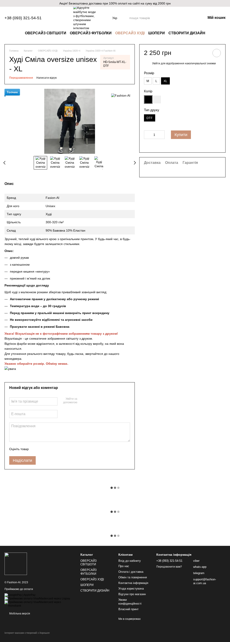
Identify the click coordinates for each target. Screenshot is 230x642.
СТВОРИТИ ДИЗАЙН (186, 33)
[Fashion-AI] (120, 95)
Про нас (123, 566)
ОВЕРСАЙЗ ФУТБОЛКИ (91, 33)
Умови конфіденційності (130, 601)
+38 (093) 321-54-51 (23, 18)
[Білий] (157, 99)
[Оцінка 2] (43, 449)
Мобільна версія (19, 613)
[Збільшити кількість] (161, 135)
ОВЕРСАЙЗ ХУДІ (130, 33)
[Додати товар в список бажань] (216, 53)
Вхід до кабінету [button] (129, 560)
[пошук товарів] (167, 18)
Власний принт (128, 609)
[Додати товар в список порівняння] (204, 53)
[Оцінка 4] (57, 449)
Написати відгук (46, 77)
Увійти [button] (156, 63)
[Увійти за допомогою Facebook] (82, 400)
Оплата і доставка (130, 571)
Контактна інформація (133, 583)
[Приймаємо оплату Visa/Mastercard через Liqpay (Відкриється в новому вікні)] (37, 598)
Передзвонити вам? (169, 566)
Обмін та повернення (132, 577)
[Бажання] (178, 18)
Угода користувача (131, 588)
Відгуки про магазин (132, 594)
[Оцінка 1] (36, 449)
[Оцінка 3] (50, 449)
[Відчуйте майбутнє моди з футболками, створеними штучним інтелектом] (15, 563)
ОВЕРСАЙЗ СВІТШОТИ (45, 33)
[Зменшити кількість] (147, 135)
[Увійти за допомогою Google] (89, 400)
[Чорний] (148, 99)
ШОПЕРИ (156, 33)
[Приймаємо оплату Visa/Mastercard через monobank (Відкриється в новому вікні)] (39, 603)
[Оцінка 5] (65, 449)
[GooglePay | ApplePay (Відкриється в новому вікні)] (19, 594)
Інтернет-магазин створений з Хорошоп (27, 632)
